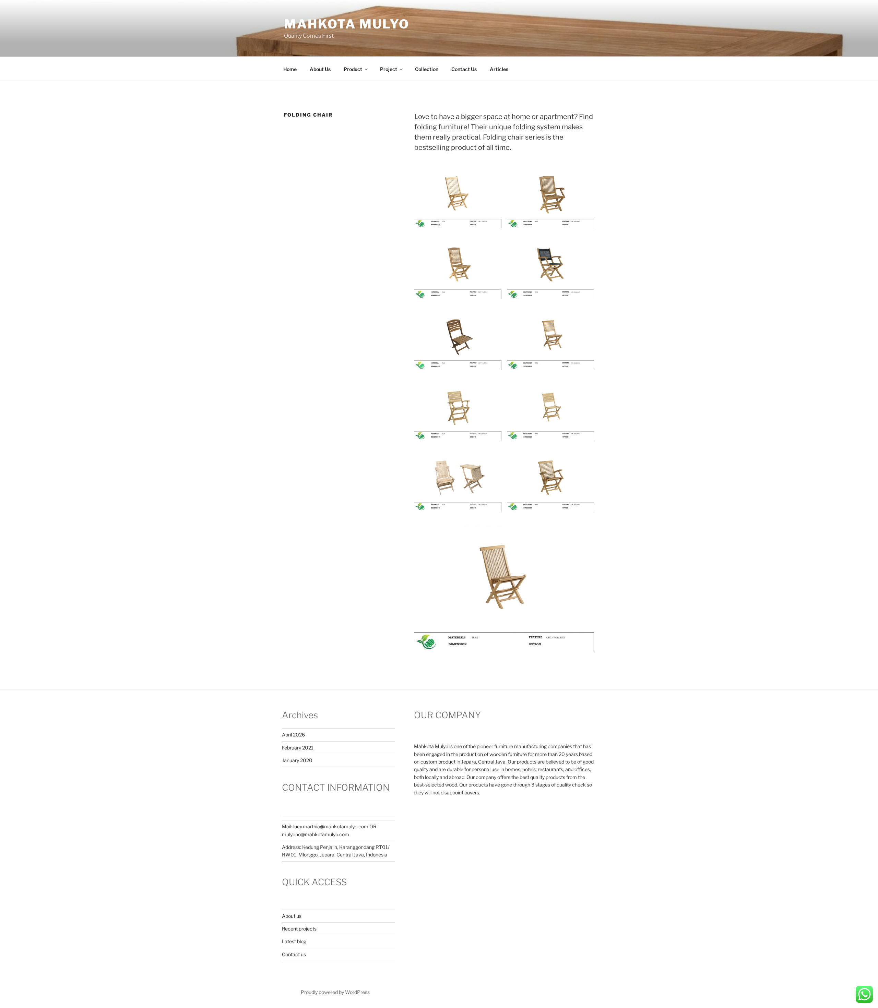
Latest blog (294, 941)
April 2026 (293, 734)
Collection (426, 69)
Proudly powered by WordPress (335, 992)
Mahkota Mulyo (346, 24)
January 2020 (297, 760)
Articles (499, 69)
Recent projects (299, 929)
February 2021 (297, 748)
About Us (320, 69)
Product (353, 69)
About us (291, 916)
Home (290, 69)
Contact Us (464, 69)
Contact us (294, 954)
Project (388, 69)
